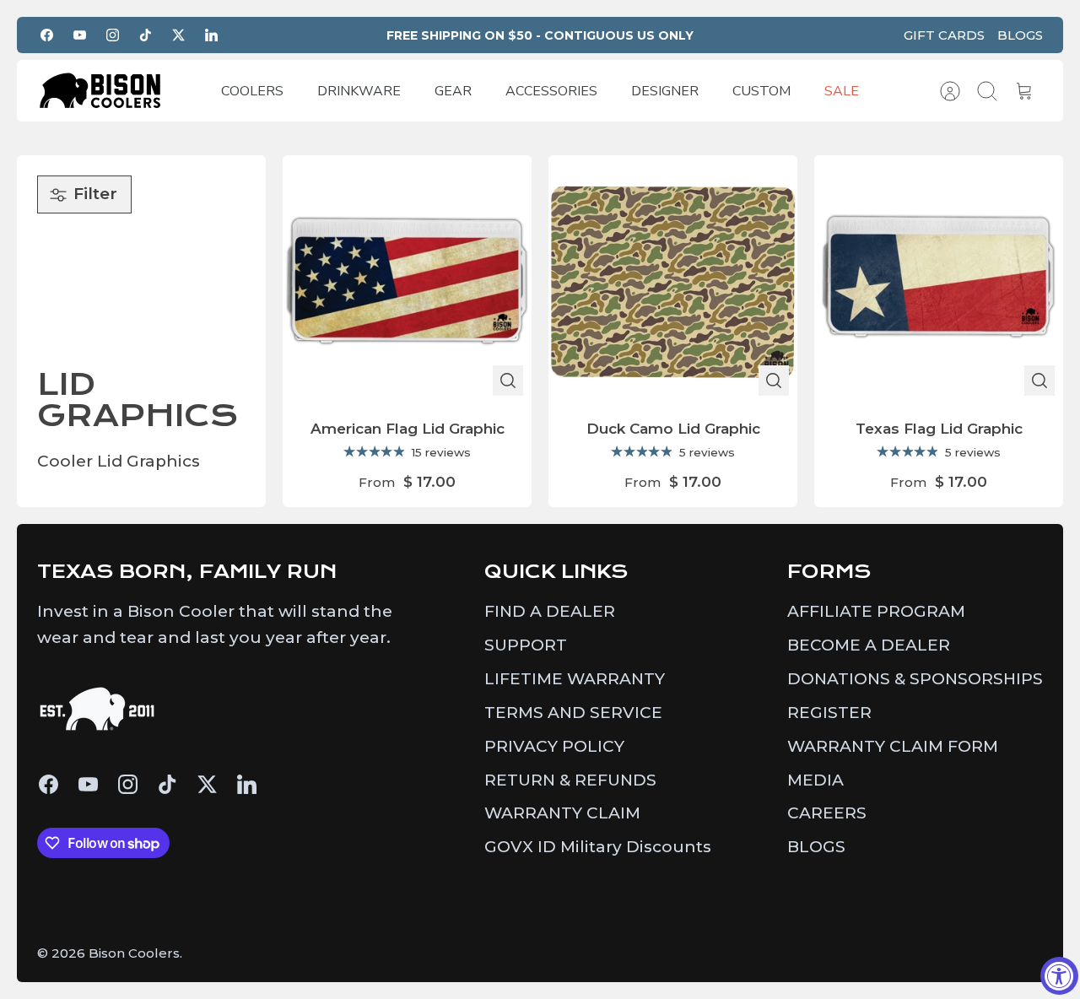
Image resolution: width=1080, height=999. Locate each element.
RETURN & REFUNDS (570, 780)
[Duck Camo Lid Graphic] (672, 279)
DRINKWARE (359, 91)
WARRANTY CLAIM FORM (892, 746)
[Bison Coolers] (100, 90)
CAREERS (827, 813)
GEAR (453, 91)
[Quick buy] (508, 380)
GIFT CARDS (944, 35)
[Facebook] (46, 35)
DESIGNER (665, 91)
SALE (841, 91)
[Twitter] (178, 35)
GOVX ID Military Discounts (597, 846)
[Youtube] (79, 35)
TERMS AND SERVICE (573, 712)
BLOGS (1020, 35)
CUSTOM (761, 91)
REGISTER (829, 712)
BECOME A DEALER (868, 645)
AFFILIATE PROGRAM (876, 611)
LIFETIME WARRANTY (574, 678)
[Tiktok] (145, 35)
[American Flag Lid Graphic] (407, 279)
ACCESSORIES (551, 91)
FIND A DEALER (549, 611)
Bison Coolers (134, 953)
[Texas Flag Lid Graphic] (938, 279)
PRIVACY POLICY (554, 746)
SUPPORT (525, 645)
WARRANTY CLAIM (562, 813)
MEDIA (815, 780)
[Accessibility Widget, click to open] (1059, 976)
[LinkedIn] (211, 35)
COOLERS (252, 91)
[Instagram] (112, 35)
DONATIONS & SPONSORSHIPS (915, 678)
